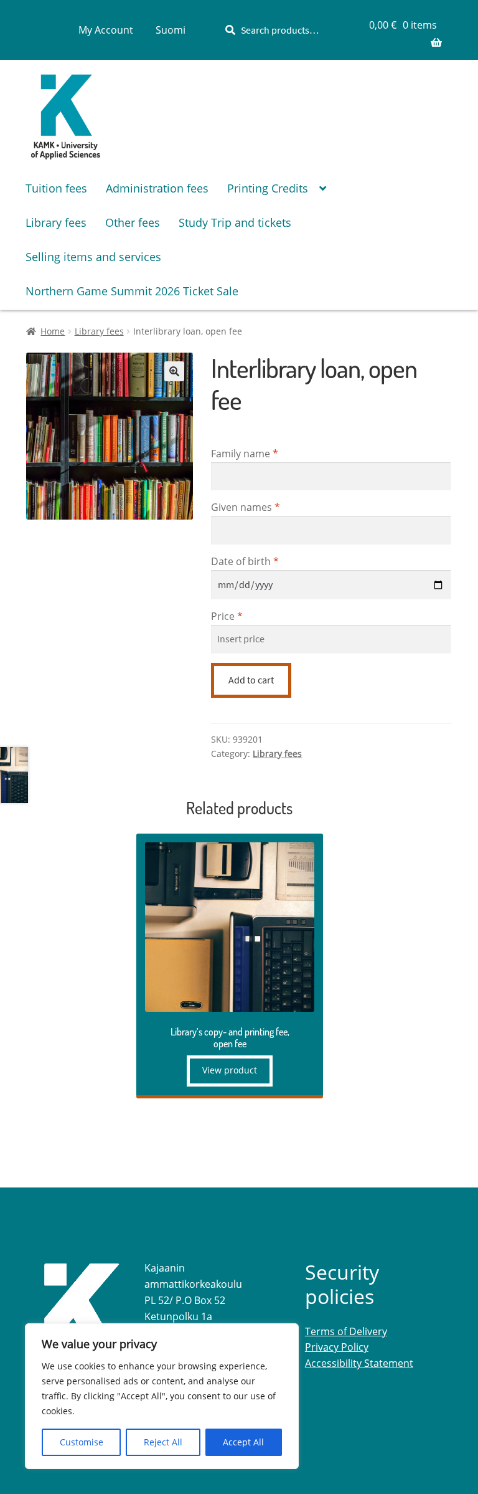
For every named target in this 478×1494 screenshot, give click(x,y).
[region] (162, 1396)
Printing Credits (267, 188)
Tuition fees (56, 188)
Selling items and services (93, 256)
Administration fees (157, 188)
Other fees (132, 222)
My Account (105, 30)
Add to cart (251, 679)
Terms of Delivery (346, 1331)
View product (229, 1070)
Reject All (163, 1442)
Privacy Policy (336, 1347)
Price (227, 616)
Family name (244, 453)
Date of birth (245, 561)
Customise (81, 1442)
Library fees (56, 222)
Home (52, 331)
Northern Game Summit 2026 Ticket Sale (132, 290)
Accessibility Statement (359, 1363)
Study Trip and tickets (235, 222)
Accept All (243, 1442)
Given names (245, 507)
